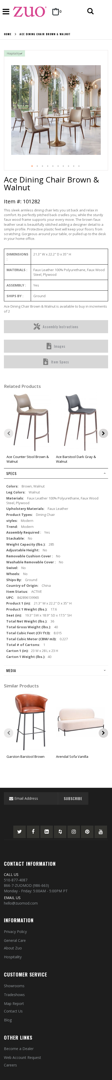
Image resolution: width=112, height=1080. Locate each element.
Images (59, 346)
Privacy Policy (15, 931)
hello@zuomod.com (21, 903)
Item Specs (60, 361)
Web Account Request (22, 1057)
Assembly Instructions (60, 326)
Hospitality (13, 956)
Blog (8, 1019)
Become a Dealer (19, 1048)
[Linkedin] (46, 832)
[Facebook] (33, 832)
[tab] (56, 473)
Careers (10, 1065)
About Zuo (13, 947)
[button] (32, 166)
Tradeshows (14, 994)
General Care (15, 940)
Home (7, 34)
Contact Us (13, 1011)
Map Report (14, 1003)
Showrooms (14, 985)
